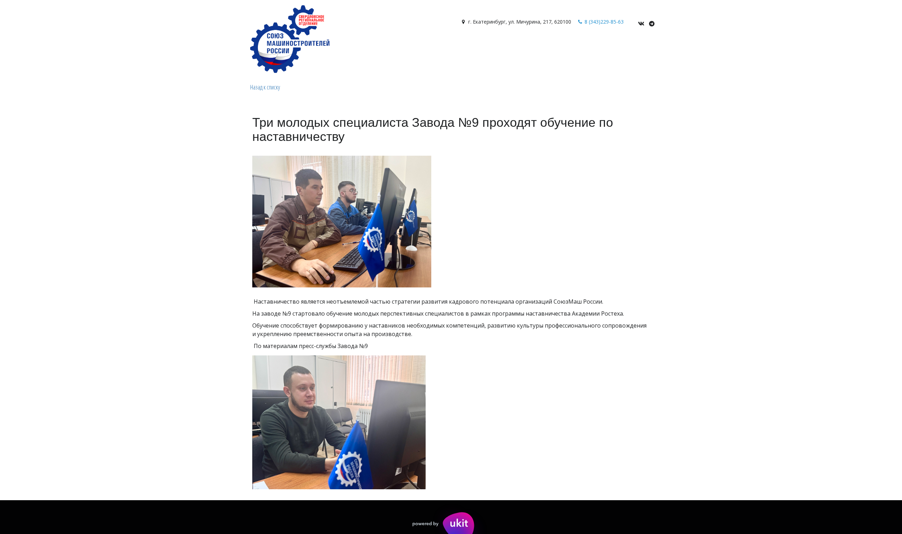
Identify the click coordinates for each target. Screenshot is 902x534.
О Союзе (56, 46)
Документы (262, 46)
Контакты (299, 46)
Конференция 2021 (606, 46)
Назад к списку (265, 87)
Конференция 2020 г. (546, 46)
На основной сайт (413, 46)
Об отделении (98, 46)
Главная (27, 46)
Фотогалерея (221, 46)
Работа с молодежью (350, 46)
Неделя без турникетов (479, 46)
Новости (181, 46)
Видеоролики (143, 46)
